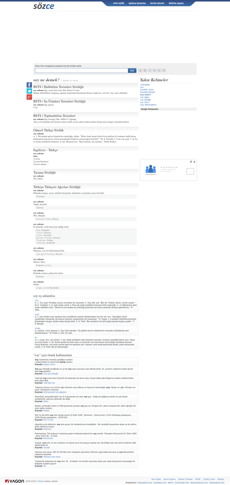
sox (142, 87)
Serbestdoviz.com (216, 483)
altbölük (106, 93)
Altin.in (170, 483)
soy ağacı (145, 97)
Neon (45, 401)
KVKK (198, 479)
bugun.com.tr (49, 364)
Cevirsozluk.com (182, 483)
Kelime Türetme (185, 479)
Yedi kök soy (49, 383)
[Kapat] (194, 161)
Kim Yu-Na (48, 420)
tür (36, 337)
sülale (37, 328)
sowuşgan (145, 84)
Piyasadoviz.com (145, 483)
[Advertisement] (115, 37)
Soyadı (46, 447)
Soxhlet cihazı (147, 89)
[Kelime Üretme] (137, 3)
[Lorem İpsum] (157, 3)
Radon (46, 410)
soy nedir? (145, 94)
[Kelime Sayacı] (176, 3)
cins (37, 300)
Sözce (41, 481)
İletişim (221, 479)
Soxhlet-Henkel (147, 92)
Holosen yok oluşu (51, 457)
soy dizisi (144, 102)
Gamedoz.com (160, 483)
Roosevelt (48, 438)
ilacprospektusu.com (199, 483)
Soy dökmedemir (148, 104)
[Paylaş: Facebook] (29, 85)
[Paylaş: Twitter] (29, 91)
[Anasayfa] (118, 3)
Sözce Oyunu (169, 479)
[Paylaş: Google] (29, 97)
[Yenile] (191, 161)
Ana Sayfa (156, 479)
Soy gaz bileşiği (50, 373)
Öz (44, 466)
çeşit (37, 314)
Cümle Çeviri (209, 479)
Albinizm (47, 429)
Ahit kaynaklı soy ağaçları (55, 392)
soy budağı (145, 99)
